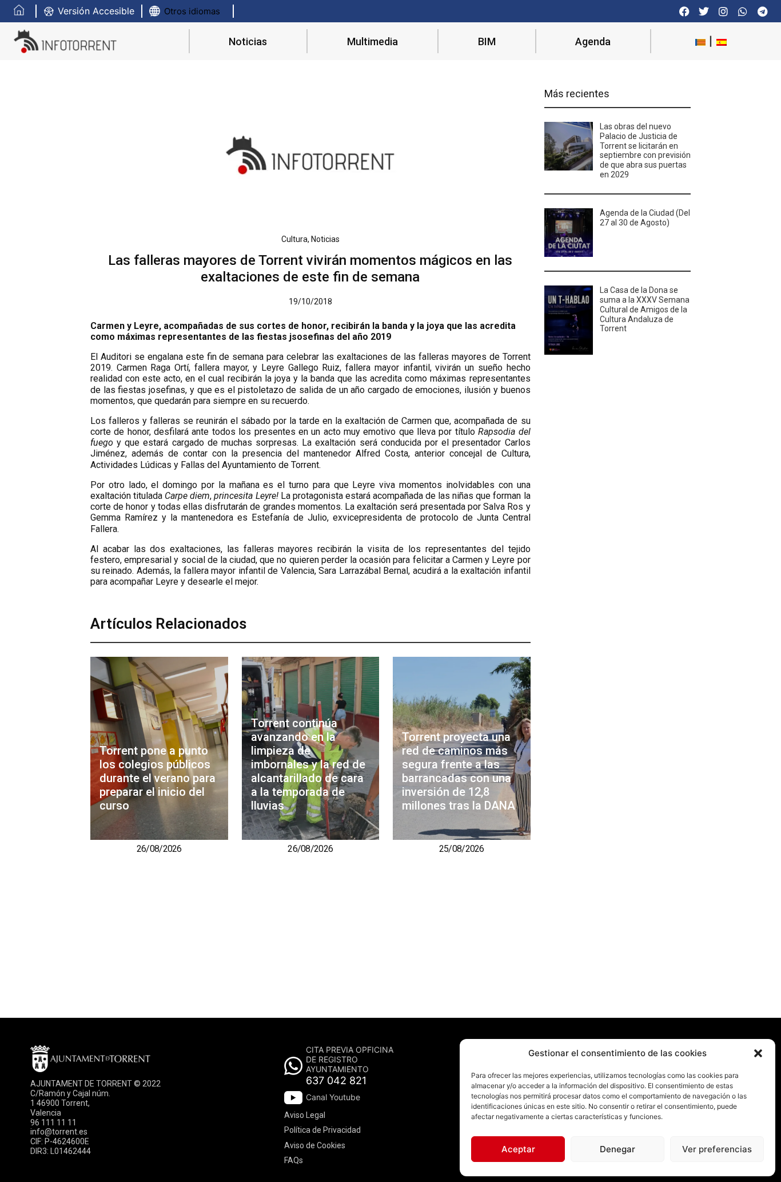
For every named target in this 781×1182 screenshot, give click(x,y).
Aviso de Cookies (314, 1145)
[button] (758, 1053)
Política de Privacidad (322, 1130)
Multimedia (372, 41)
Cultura (294, 239)
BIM (487, 41)
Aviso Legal (304, 1115)
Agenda (593, 41)
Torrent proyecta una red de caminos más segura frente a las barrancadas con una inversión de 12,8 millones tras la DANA (458, 771)
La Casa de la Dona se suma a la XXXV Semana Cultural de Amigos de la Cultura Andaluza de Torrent (645, 309)
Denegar (617, 1149)
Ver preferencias (717, 1149)
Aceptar (518, 1149)
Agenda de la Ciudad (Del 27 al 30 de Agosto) (645, 217)
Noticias (248, 41)
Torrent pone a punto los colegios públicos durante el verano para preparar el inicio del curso (157, 778)
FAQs (293, 1160)
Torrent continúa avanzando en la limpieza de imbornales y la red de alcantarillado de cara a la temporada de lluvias (308, 764)
